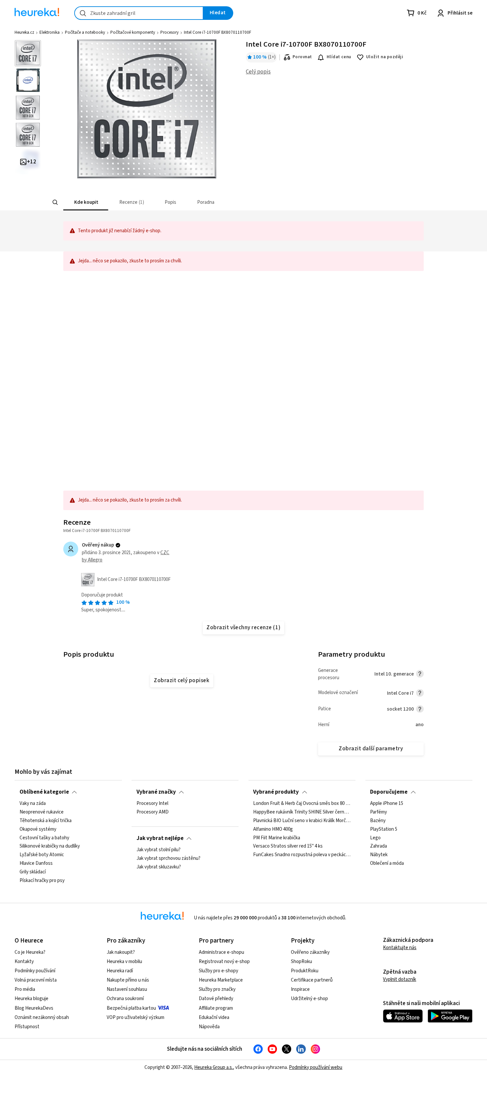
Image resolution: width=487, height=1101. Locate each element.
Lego (375, 837)
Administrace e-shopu (221, 952)
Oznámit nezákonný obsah (42, 1017)
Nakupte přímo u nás (128, 980)
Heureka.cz (24, 32)
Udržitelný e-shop (309, 998)
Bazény (378, 820)
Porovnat (302, 57)
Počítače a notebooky (85, 32)
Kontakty (24, 961)
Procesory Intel (152, 803)
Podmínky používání (35, 970)
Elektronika (49, 32)
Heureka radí (120, 970)
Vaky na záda (33, 803)
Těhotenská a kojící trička (46, 820)
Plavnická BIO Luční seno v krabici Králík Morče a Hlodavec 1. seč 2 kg (302, 820)
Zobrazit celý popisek (181, 680)
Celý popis (258, 72)
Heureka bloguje (31, 998)
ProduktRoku (304, 970)
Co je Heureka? (30, 952)
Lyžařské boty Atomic (42, 855)
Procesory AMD (152, 812)
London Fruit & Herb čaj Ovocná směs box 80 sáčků (302, 803)
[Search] (55, 202)
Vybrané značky (156, 792)
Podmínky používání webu (315, 1067)
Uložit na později (384, 57)
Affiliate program (216, 1008)
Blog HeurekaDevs (34, 1008)
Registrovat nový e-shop (224, 961)
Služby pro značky (217, 989)
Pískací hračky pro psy (42, 880)
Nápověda (209, 1026)
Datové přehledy (216, 998)
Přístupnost (27, 1026)
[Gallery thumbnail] (28, 53)
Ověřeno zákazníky (310, 952)
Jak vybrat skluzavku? (158, 867)
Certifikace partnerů (312, 980)
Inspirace (300, 989)
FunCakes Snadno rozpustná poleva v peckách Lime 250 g (302, 855)
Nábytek (379, 855)
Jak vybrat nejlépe (160, 838)
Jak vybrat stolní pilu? (158, 850)
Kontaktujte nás (399, 947)
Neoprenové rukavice (42, 812)
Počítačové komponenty (132, 32)
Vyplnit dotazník (399, 979)
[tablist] (194, 202)
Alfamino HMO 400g (273, 829)
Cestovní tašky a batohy (44, 837)
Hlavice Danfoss (36, 863)
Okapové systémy (38, 829)
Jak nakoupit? (121, 952)
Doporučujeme (388, 792)
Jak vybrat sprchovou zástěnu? (168, 858)
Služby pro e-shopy (218, 970)
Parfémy (378, 812)
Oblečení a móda (387, 863)
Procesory (169, 32)
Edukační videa (214, 1017)
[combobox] (138, 13)
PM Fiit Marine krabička (276, 837)
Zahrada (378, 846)
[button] (85, 202)
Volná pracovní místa (36, 980)
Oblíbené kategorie (44, 792)
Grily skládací (33, 872)
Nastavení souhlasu (127, 989)
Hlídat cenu (339, 57)
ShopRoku (301, 961)
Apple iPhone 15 (386, 803)
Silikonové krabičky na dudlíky (50, 846)
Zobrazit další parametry (371, 749)
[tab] (85, 202)
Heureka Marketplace (221, 980)
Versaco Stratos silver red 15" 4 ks (288, 846)
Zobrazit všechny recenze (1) (243, 628)
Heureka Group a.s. (213, 1067)
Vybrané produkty (276, 792)
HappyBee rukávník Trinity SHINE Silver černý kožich (302, 812)
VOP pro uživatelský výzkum (135, 1017)
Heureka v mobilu (124, 961)
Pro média (25, 989)
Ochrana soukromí (125, 998)
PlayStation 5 (383, 829)
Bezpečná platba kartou (131, 1008)
